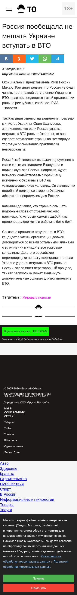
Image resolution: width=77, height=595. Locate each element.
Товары (6, 505)
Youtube (9, 434)
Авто (4, 463)
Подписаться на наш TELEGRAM (25, 331)
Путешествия (12, 484)
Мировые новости (36, 297)
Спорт (5, 489)
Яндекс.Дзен (12, 452)
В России (8, 494)
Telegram (9, 422)
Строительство (13, 479)
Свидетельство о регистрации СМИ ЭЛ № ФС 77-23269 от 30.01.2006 (27, 395)
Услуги (6, 510)
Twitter (8, 428)
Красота (7, 474)
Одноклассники (13, 446)
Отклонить (38, 588)
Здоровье (8, 468)
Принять (38, 578)
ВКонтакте (10, 440)
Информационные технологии (27, 499)
